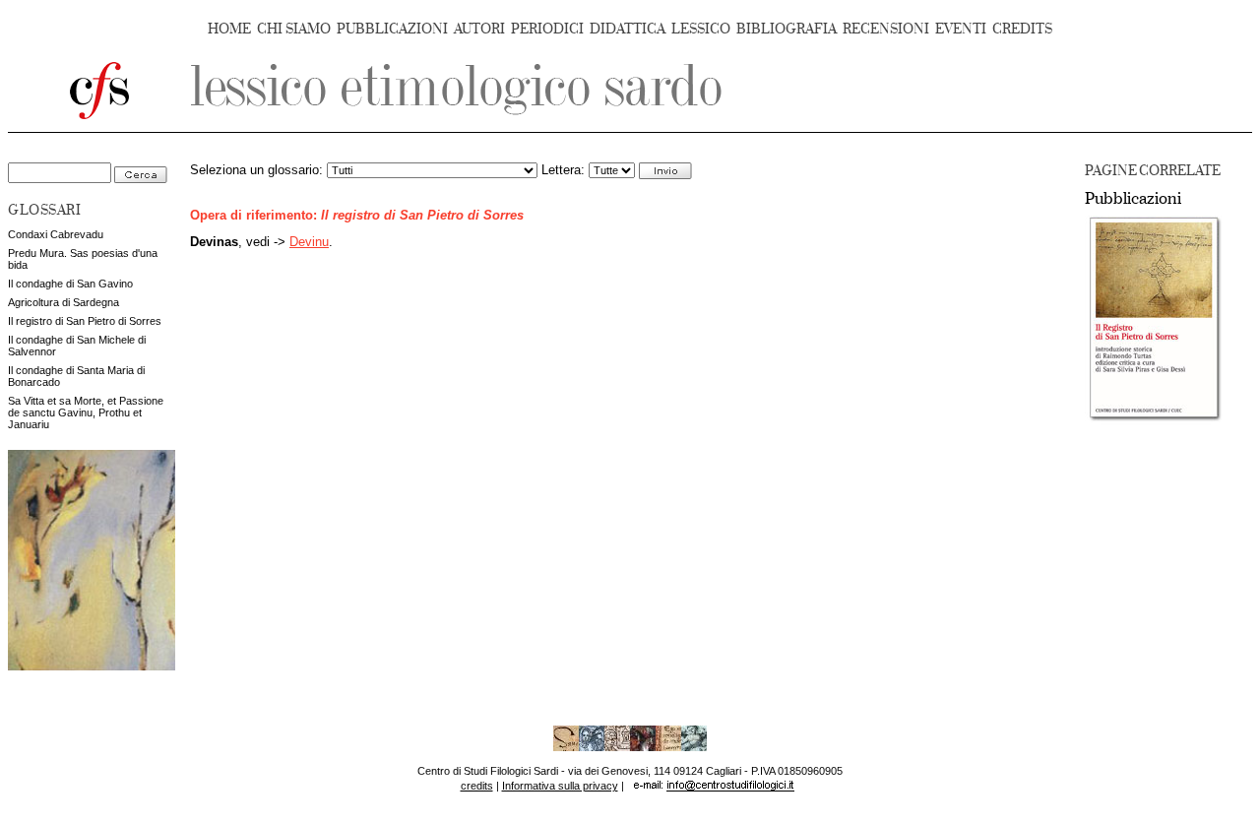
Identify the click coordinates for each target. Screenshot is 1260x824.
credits (477, 786)
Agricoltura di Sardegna (63, 302)
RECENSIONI (886, 29)
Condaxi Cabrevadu (55, 234)
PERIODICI (547, 29)
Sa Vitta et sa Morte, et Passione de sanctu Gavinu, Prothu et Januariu (85, 412)
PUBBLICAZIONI (392, 29)
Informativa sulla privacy (560, 786)
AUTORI (479, 29)
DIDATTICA (627, 29)
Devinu (309, 242)
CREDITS (1022, 29)
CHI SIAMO (294, 29)
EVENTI (960, 29)
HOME (229, 29)
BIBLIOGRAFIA (786, 29)
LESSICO (700, 29)
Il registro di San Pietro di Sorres (84, 321)
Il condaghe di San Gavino (70, 283)
